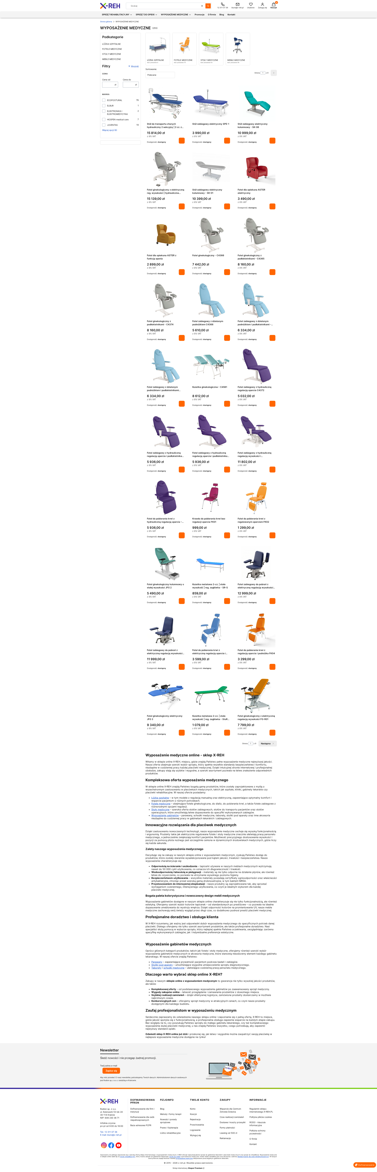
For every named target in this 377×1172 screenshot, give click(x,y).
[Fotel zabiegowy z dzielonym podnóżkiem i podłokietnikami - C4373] (256, 301)
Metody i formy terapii (170, 1114)
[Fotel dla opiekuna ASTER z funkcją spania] (166, 235)
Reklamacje (225, 1138)
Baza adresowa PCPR (140, 1125)
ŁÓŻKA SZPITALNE (111, 44)
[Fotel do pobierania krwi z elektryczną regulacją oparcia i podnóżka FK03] (211, 629)
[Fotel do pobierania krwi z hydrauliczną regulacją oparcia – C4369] (166, 498)
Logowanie (195, 1130)
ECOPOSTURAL (114, 100)
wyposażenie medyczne (184, 1158)
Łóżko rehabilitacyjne (170, 1133)
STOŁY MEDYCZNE (111, 54)
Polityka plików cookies (260, 1117)
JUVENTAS (112, 125)
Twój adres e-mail (108, 1065)
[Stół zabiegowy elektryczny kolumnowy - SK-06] (256, 103)
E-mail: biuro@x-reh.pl (110, 1135)
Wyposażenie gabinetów (165, 815)
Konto (192, 1109)
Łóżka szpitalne (160, 797)
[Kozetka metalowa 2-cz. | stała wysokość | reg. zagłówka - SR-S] (211, 564)
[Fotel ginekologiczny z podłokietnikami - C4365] (256, 235)
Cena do (127, 79)
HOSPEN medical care (118, 119)
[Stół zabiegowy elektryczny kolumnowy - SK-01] (211, 169)
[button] (208, 5)
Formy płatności (227, 1127)
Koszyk (193, 1114)
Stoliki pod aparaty (162, 964)
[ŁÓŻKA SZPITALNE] (158, 45)
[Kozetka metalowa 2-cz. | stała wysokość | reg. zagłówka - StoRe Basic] (211, 695)
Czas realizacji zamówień (232, 1117)
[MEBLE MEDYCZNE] (238, 45)
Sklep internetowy (187, 1168)
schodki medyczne (173, 967)
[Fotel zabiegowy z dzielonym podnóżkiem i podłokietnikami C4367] (166, 366)
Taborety (156, 967)
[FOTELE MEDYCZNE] (184, 45)
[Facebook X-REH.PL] (111, 1147)
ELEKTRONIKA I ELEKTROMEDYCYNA (117, 112)
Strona (257, 73)
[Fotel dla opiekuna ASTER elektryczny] (256, 169)
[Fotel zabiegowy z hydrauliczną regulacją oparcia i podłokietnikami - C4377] (166, 432)
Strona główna (106, 21)
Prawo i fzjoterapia (169, 1127)
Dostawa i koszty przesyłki (232, 1122)
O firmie (253, 1139)
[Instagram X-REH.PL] (104, 1147)
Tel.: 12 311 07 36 (108, 1132)
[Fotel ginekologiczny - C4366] (211, 235)
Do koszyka (182, 141)
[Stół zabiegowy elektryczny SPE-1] (211, 103)
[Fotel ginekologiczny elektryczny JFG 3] (166, 695)
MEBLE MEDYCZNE (111, 59)
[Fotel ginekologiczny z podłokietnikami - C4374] (166, 301)
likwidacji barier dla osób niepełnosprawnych (253, 1156)
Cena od (106, 79)
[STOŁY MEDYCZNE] (211, 45)
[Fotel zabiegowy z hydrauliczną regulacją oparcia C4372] (256, 366)
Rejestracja (195, 1119)
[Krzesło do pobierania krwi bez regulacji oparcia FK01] (211, 498)
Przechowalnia (197, 1124)
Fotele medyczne (160, 803)
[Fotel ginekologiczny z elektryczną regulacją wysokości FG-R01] (256, 695)
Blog (162, 1109)
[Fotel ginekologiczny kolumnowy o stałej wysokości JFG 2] (166, 564)
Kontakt (253, 1144)
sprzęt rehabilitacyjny (127, 1156)
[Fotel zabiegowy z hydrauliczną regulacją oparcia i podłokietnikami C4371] (211, 432)
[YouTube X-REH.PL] (118, 1147)
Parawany (156, 961)
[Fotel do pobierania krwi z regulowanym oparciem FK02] (256, 498)
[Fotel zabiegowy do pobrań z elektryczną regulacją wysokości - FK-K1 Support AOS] (166, 629)
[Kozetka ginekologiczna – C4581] (211, 366)
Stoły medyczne (160, 809)
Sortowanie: (151, 69)
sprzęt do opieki (174, 1156)
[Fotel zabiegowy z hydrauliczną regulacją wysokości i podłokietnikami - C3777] (256, 432)
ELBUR (110, 105)
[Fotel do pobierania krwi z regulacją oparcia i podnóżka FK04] (256, 629)
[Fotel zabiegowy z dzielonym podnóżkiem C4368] (211, 301)
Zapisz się (111, 1070)
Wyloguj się (195, 1135)
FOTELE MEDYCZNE (112, 49)
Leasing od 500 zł (228, 1133)
